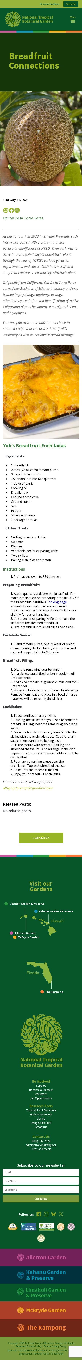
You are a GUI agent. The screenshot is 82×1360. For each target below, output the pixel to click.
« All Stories (41, 838)
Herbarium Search (41, 1114)
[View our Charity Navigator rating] (28, 1227)
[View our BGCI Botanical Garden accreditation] (60, 1227)
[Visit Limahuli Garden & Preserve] (41, 1292)
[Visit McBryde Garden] (41, 1310)
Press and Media (41, 1149)
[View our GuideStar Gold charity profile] (12, 1227)
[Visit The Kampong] (41, 1328)
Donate (71, 4)
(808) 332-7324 (41, 1141)
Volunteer (41, 1094)
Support (41, 1085)
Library (41, 1118)
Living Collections (41, 1123)
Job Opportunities (41, 1098)
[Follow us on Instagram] (46, 1214)
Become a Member (41, 1090)
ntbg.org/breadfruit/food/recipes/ (28, 788)
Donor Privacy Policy (55, 1346)
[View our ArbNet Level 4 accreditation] (46, 1227)
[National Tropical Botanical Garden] (34, 19)
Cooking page (57, 602)
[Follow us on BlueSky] (53, 1214)
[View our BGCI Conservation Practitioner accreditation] (71, 1227)
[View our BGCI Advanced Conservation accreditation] (41, 1238)
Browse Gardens (49, 4)
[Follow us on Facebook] (38, 1214)
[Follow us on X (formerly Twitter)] (61, 1214)
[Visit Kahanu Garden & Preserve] (41, 1275)
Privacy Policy (34, 1346)
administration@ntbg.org (41, 1145)
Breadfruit (41, 1127)
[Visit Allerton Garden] (41, 1257)
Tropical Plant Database (41, 1110)
